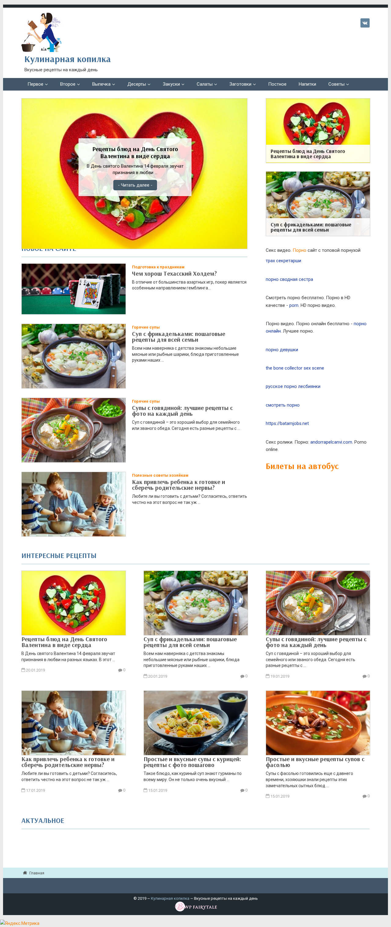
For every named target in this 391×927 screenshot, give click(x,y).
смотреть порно (283, 405)
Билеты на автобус (302, 465)
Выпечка (101, 84)
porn (293, 305)
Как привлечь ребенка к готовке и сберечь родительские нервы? (178, 484)
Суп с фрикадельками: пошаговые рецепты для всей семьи (178, 336)
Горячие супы (146, 327)
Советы (336, 84)
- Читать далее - (135, 185)
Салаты (205, 84)
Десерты (136, 84)
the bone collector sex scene (295, 368)
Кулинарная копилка (170, 898)
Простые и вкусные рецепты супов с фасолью (315, 761)
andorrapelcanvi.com (331, 442)
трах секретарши (283, 260)
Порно (299, 250)
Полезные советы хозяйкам (160, 475)
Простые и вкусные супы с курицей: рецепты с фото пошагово (192, 761)
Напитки (307, 84)
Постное (277, 84)
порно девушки (282, 349)
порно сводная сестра (289, 279)
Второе (67, 84)
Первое (35, 84)
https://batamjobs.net (287, 423)
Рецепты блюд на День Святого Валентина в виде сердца (64, 641)
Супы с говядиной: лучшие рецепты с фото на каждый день (182, 410)
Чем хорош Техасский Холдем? (174, 273)
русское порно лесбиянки (293, 386)
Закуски (171, 84)
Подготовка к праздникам (158, 267)
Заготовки (240, 84)
